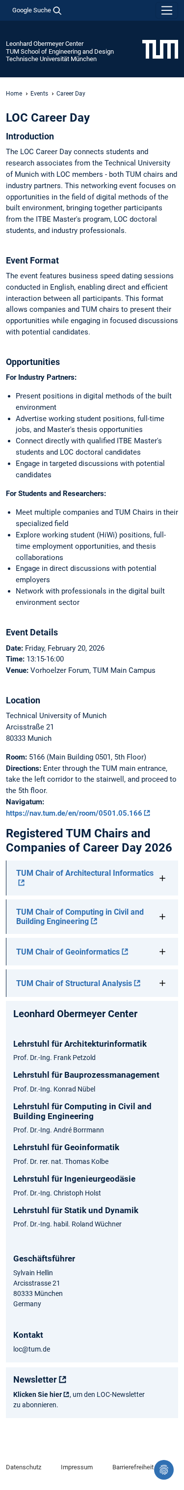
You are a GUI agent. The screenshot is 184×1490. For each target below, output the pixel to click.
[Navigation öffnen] (167, 10)
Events (39, 93)
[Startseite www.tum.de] (160, 48)
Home (14, 93)
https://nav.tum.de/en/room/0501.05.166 (74, 813)
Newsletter (35, 1379)
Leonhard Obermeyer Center (44, 43)
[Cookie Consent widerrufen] (164, 1470)
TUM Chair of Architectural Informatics (85, 873)
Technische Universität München (51, 59)
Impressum (77, 1467)
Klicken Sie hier (37, 1394)
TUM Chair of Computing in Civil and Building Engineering (80, 916)
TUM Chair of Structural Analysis (74, 983)
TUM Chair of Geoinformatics (68, 952)
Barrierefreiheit (133, 1467)
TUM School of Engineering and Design (60, 51)
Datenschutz (23, 1467)
